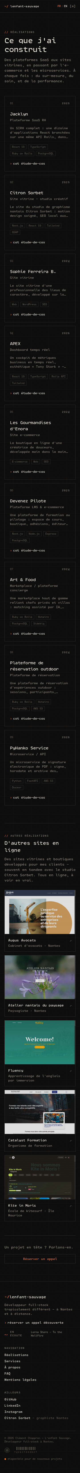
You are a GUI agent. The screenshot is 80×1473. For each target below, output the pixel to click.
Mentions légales (20, 1379)
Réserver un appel (40, 1258)
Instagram (13, 1411)
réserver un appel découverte (36, 1322)
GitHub (10, 1399)
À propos (12, 1367)
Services (12, 1361)
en (65, 6)
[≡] (73, 6)
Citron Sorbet (36, 1417)
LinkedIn (12, 1405)
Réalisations (16, 1354)
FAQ (7, 1373)
